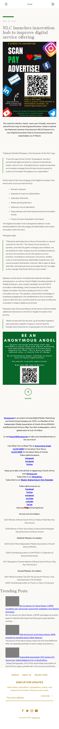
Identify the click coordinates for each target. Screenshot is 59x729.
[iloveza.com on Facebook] (22, 710)
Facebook (29, 489)
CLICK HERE (18, 449)
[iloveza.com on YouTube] (36, 710)
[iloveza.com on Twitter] (27, 710)
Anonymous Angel (43, 446)
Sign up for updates (29, 682)
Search (15, 675)
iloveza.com (9, 418)
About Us (26, 675)
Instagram (29, 495)
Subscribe (45, 696)
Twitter (29, 492)
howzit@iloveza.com (18, 437)
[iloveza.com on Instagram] (31, 710)
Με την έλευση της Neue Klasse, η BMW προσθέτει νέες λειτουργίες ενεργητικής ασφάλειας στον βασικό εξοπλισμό (32, 609)
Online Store (41, 675)
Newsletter (37, 477)
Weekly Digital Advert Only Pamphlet (37, 480)
